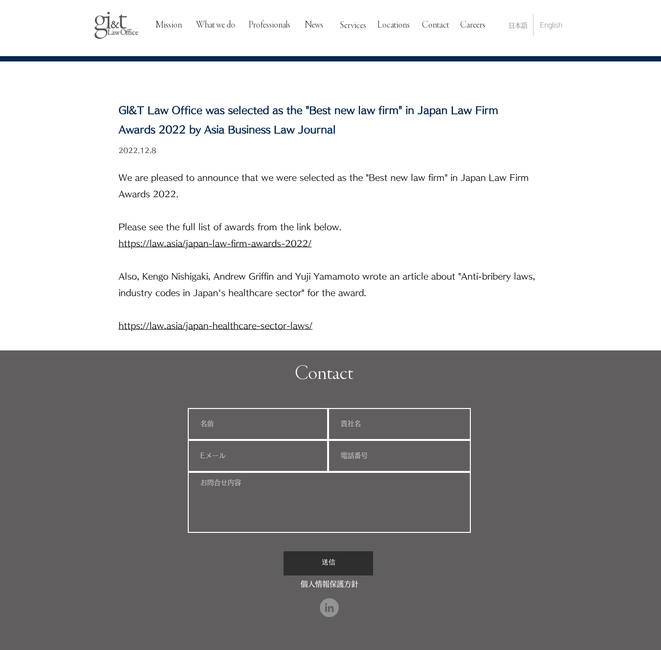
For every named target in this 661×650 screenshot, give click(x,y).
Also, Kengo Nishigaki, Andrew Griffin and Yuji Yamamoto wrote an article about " (290, 276)
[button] (353, 26)
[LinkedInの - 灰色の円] (329, 607)
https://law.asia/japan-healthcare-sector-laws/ (216, 325)
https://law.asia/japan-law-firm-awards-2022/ (215, 243)
